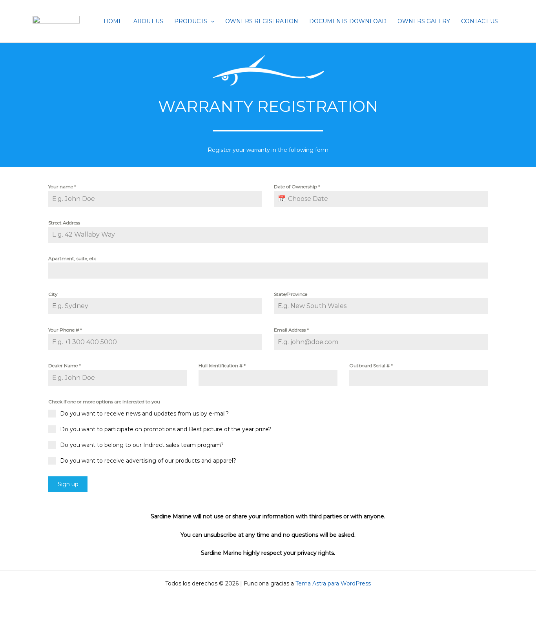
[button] (210, 21)
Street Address (64, 223)
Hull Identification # (222, 365)
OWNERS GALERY (423, 21)
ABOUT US (148, 21)
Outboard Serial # (371, 365)
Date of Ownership (297, 187)
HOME (113, 21)
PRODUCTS (190, 21)
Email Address (291, 330)
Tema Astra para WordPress (333, 583)
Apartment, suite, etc (72, 258)
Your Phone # (65, 330)
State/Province (290, 294)
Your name (62, 187)
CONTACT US (479, 21)
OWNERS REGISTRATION (261, 21)
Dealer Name (64, 365)
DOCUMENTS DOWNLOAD (348, 21)
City (53, 294)
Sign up (68, 484)
